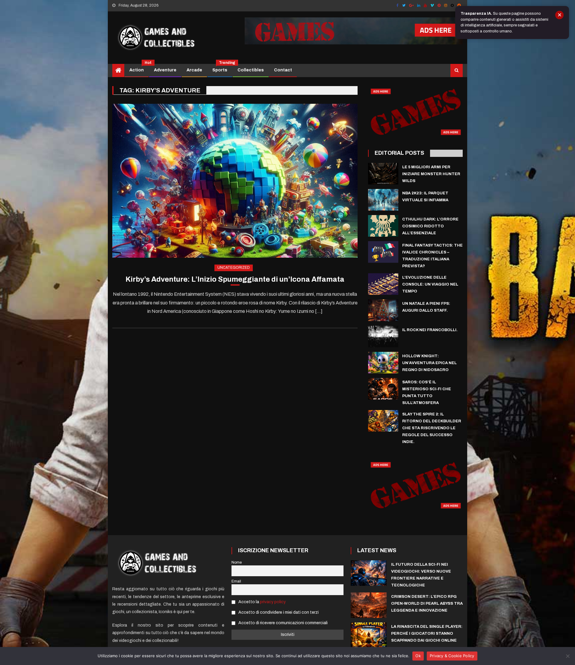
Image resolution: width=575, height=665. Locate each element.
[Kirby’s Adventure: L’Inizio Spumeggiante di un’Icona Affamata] (235, 181)
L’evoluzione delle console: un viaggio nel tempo (430, 284)
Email (236, 581)
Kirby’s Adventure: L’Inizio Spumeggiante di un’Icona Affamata (234, 279)
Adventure (165, 70)
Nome (236, 562)
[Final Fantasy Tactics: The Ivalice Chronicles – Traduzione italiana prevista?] (383, 252)
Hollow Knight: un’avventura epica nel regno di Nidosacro (429, 363)
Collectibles (250, 70)
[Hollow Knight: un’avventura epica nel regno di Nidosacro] (383, 362)
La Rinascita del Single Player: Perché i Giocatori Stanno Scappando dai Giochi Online (426, 634)
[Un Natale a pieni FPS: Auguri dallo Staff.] (383, 310)
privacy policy (273, 602)
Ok (418, 655)
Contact (283, 70)
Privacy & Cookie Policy (452, 655)
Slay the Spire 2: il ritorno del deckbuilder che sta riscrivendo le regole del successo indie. (431, 428)
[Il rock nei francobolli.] (383, 336)
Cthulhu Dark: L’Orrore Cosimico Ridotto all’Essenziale (430, 226)
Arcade (194, 70)
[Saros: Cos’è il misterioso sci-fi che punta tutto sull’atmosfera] (383, 389)
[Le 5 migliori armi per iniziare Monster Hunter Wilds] (383, 173)
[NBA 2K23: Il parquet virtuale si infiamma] (383, 200)
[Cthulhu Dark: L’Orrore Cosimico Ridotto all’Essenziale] (383, 226)
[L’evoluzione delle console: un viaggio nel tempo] (383, 284)
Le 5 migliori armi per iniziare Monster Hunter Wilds (431, 174)
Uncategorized (233, 267)
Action (138, 68)
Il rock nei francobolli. (430, 330)
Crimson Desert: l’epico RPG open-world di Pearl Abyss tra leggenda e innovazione (427, 604)
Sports (222, 68)
